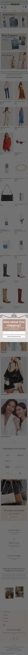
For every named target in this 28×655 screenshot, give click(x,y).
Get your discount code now (14, 336)
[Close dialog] (26, 314)
